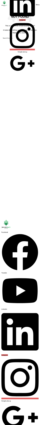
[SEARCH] (36, 38)
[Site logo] (4, 3)
